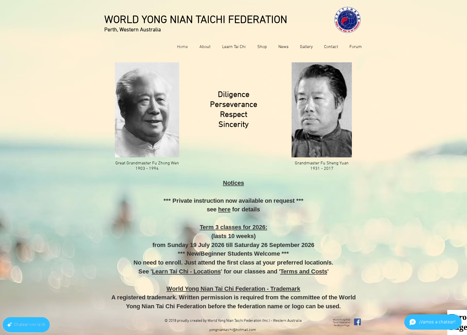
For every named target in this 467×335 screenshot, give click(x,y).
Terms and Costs (303, 271)
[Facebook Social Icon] (357, 322)
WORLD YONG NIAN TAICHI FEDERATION (195, 20)
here (224, 209)
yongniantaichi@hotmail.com (232, 330)
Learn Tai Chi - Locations (186, 271)
